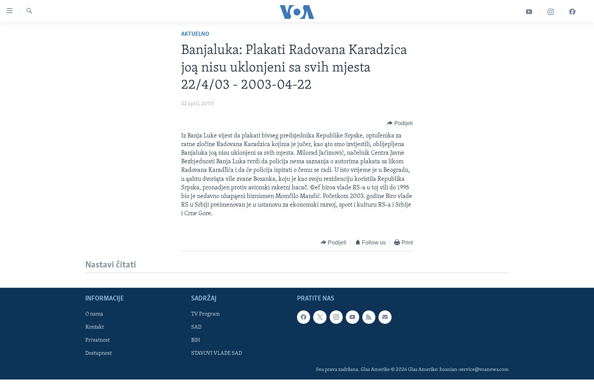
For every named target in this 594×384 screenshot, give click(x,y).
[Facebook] (572, 12)
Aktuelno (195, 34)
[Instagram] (551, 12)
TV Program (205, 314)
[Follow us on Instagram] (336, 316)
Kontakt (94, 327)
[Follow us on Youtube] (352, 316)
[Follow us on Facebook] (303, 316)
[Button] (400, 123)
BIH (195, 340)
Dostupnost (98, 353)
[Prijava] (385, 316)
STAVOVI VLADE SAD (216, 353)
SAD (196, 327)
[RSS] (368, 316)
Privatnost (97, 340)
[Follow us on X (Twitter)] (319, 316)
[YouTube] (529, 12)
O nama (94, 314)
